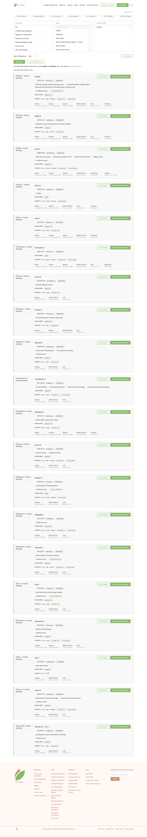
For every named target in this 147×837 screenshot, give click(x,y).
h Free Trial (59, 80)
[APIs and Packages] (33, 50)
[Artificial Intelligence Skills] (33, 42)
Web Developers (21, 16)
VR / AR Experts (108, 16)
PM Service (54, 818)
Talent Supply (72, 783)
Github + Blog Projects (93, 783)
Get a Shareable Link (36, 62)
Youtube (36, 789)
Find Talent (122, 5)
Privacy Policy (129, 829)
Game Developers (73, 16)
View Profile (103, 76)
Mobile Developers (39, 16)
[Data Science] (33, 46)
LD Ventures (72, 787)
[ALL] (33, 27)
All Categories (73, 774)
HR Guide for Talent (92, 780)
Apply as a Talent (108, 5)
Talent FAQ (89, 777)
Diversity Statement (40, 795)
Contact (69, 5)
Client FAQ (89, 774)
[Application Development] (33, 35)
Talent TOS (118, 829)
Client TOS (109, 829)
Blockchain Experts (126, 16)
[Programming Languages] (33, 31)
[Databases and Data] (33, 38)
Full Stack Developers (58, 774)
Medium (36, 786)
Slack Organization (40, 779)
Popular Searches (74, 777)
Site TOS (101, 829)
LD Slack (82, 5)
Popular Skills (72, 780)
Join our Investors (92, 5)
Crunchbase (38, 782)
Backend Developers (57, 780)
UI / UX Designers (56, 16)
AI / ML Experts (91, 16)
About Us (62, 5)
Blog (76, 5)
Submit (115, 779)
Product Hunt (38, 792)
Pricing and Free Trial (50, 5)
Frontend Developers (58, 777)
